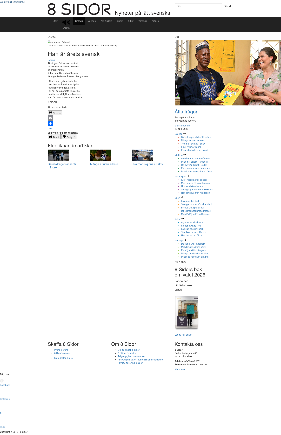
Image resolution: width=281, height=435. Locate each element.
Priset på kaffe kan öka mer (195, 256)
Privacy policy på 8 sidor (130, 362)
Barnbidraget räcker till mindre (62, 165)
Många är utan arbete (104, 164)
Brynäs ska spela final (192, 207)
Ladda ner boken (183, 334)
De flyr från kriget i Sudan (194, 164)
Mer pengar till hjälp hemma (195, 183)
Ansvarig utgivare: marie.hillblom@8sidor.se (140, 359)
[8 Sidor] (109, 15)
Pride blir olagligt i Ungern (194, 161)
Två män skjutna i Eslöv (147, 164)
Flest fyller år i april (191, 146)
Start (55, 20)
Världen (92, 20)
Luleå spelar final (190, 201)
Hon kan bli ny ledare (192, 186)
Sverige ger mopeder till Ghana (197, 189)
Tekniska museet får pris (193, 232)
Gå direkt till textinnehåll (12, 1)
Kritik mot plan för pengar (194, 179)
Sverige (79, 20)
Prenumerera (61, 349)
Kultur (130, 20)
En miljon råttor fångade (193, 250)
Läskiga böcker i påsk (192, 228)
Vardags (142, 20)
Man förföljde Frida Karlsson (195, 214)
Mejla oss (180, 369)
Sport (120, 20)
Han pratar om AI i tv (191, 235)
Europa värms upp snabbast (195, 168)
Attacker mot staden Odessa (195, 158)
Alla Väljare (106, 20)
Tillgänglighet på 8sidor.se (131, 356)
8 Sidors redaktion (127, 353)
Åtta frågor (186, 111)
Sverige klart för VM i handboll (196, 204)
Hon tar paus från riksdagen (195, 192)
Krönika (156, 20)
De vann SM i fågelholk (193, 243)
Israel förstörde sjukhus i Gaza (197, 171)
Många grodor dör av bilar (194, 253)
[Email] (109, 118)
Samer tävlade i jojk (191, 225)
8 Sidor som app (62, 353)
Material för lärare (63, 357)
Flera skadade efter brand (194, 150)
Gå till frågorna (182, 125)
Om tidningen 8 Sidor (129, 349)
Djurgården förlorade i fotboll (196, 210)
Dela (50, 128)
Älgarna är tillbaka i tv (192, 222)
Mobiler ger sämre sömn (193, 247)
